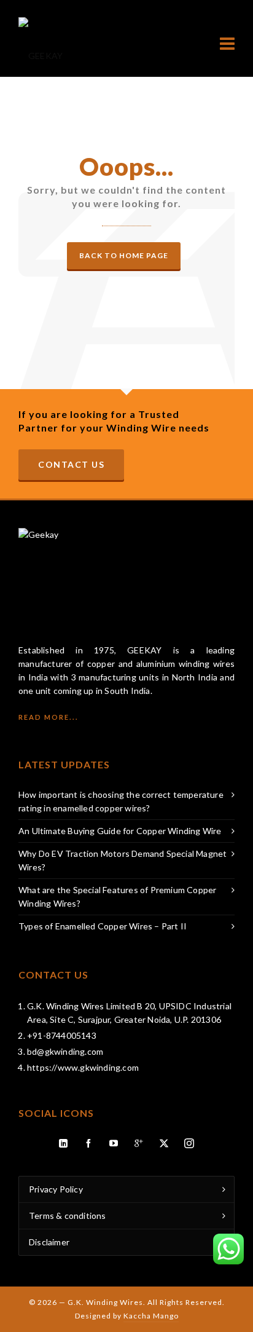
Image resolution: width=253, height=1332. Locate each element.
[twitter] (165, 1143)
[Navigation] (227, 43)
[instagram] (190, 1143)
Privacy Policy (56, 1189)
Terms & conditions (67, 1215)
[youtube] (114, 1143)
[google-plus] (139, 1143)
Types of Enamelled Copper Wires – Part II (102, 926)
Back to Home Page (123, 255)
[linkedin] (64, 1143)
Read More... (48, 717)
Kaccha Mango (151, 1315)
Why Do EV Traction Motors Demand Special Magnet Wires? (122, 860)
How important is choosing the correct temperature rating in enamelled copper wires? (121, 801)
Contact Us (71, 464)
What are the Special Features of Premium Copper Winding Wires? (117, 896)
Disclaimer (49, 1242)
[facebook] (89, 1143)
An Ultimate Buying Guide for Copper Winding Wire (120, 831)
